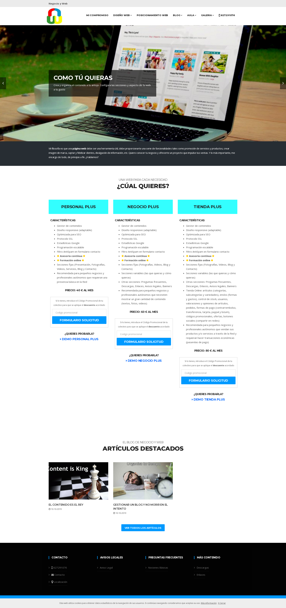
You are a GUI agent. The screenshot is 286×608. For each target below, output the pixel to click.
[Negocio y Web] (54, 15)
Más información (209, 603)
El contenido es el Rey (66, 504)
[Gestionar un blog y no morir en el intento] (143, 481)
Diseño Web (121, 15)
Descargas (203, 567)
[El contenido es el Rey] (78, 481)
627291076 (227, 15)
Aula (191, 15)
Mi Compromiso (97, 15)
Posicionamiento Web (152, 15)
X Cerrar (222, 603)
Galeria (206, 15)
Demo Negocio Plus (144, 361)
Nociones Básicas (158, 567)
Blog (177, 15)
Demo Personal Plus (79, 339)
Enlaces (201, 574)
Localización (60, 581)
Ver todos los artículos (143, 527)
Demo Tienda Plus (209, 399)
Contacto (59, 574)
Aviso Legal (106, 567)
